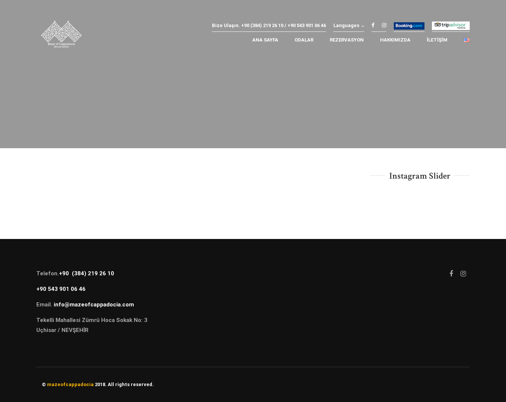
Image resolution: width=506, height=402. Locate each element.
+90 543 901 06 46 (61, 289)
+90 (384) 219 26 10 (86, 273)
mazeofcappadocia (70, 384)
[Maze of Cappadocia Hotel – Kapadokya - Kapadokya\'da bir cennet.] (61, 36)
